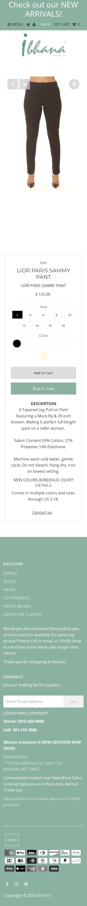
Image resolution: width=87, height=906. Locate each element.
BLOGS (9, 581)
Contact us (42, 512)
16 (50, 325)
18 (63, 325)
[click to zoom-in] (74, 84)
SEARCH (10, 573)
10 (69, 315)
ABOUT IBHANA (17, 606)
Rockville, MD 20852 (21, 769)
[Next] (24, 84)
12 (24, 325)
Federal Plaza (15, 756)
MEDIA (9, 589)
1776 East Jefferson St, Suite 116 (32, 763)
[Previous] (12, 84)
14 (37, 325)
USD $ (45, 24)
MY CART (67, 24)
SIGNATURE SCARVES (22, 614)
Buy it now (43, 388)
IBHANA (44, 895)
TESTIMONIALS (16, 597)
